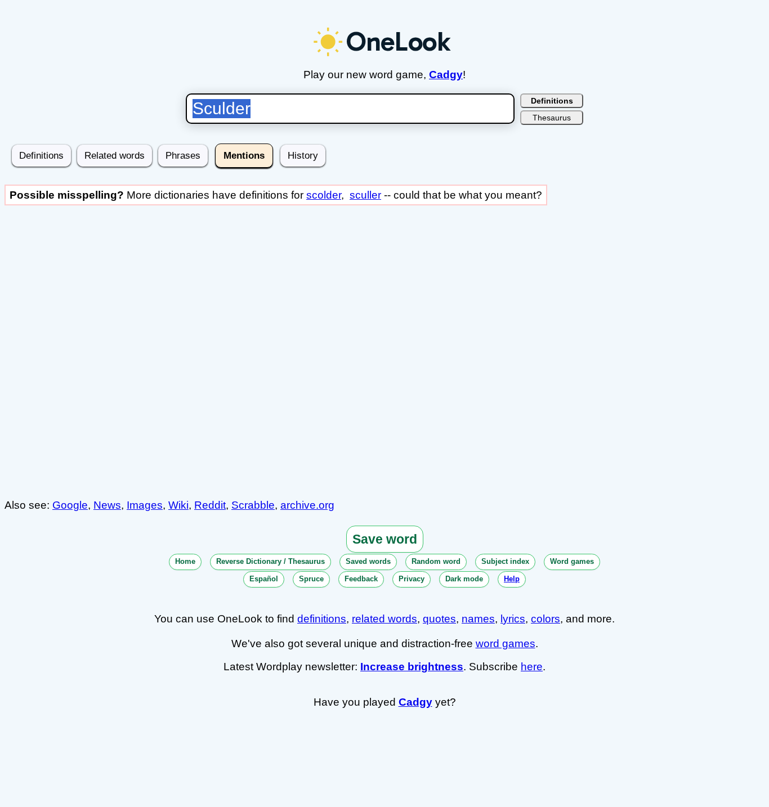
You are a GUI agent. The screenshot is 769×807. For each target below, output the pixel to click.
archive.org (307, 505)
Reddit (210, 505)
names (478, 619)
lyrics (512, 619)
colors (545, 619)
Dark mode (464, 579)
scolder (323, 195)
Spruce (311, 579)
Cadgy (446, 74)
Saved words (368, 561)
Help (512, 579)
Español (263, 579)
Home (185, 561)
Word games (572, 561)
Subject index (505, 561)
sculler (365, 195)
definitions (321, 619)
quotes (439, 619)
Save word (384, 539)
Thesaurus (552, 117)
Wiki (178, 505)
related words (384, 619)
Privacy (411, 579)
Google (70, 505)
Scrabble (253, 505)
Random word (436, 561)
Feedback (361, 579)
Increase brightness (411, 666)
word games (505, 643)
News (107, 505)
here (532, 666)
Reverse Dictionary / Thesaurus (270, 561)
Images (145, 505)
